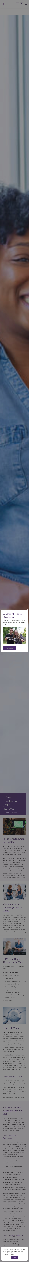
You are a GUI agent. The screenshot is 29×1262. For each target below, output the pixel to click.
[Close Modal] (27, 609)
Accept (14, 1257)
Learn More (9, 648)
